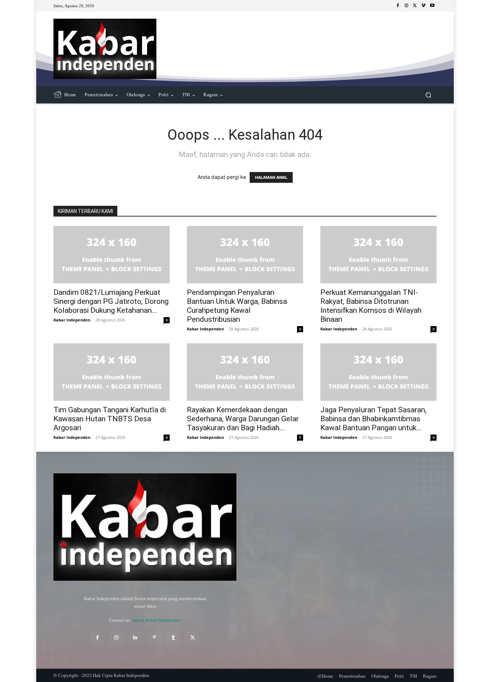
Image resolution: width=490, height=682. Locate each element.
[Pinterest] (154, 638)
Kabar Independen (71, 320)
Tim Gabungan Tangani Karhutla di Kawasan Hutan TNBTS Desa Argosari (109, 418)
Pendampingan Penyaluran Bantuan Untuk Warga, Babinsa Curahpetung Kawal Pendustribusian (237, 306)
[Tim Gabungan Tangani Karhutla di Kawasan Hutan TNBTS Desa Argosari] (111, 372)
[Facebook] (398, 5)
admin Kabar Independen (156, 620)
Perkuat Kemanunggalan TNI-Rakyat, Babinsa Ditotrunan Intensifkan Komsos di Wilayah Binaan (370, 306)
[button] (428, 95)
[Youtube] (432, 5)
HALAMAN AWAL (271, 177)
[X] (415, 5)
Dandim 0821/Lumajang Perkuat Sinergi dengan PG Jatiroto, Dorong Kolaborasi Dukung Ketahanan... (111, 301)
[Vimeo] (423, 5)
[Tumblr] (173, 638)
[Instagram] (406, 5)
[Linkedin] (135, 638)
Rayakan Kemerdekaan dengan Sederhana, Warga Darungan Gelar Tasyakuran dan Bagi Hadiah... (243, 418)
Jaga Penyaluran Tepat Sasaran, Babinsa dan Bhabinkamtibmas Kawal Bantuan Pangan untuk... (373, 418)
